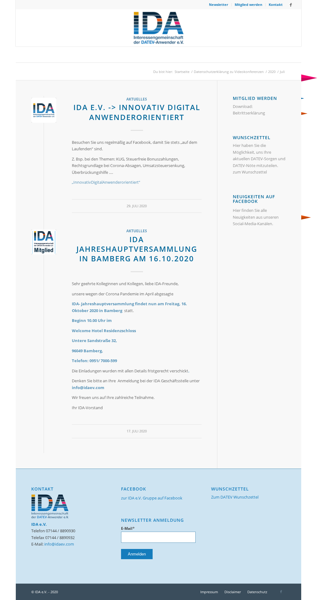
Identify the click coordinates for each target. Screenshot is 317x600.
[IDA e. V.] (158, 27)
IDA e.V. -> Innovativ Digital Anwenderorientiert (136, 112)
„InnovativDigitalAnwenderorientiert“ (106, 182)
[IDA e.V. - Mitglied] (43, 242)
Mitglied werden (248, 4)
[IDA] (43, 110)
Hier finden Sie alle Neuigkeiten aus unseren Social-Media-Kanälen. (256, 217)
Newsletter (218, 4)
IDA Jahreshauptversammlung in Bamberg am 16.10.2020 (136, 249)
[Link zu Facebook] (290, 4)
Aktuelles (136, 98)
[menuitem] (219, 4)
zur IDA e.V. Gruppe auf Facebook (151, 498)
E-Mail (128, 528)
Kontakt (276, 4)
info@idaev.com (59, 544)
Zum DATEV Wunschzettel (234, 497)
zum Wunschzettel (250, 172)
